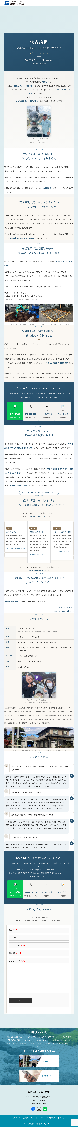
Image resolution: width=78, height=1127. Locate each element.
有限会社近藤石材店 (39, 1092)
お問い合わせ (62, 1118)
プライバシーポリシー (37, 1118)
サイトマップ (51, 1118)
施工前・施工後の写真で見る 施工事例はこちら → (39, 493)
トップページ (15, 1118)
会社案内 (25, 1118)
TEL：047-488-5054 (39, 1051)
